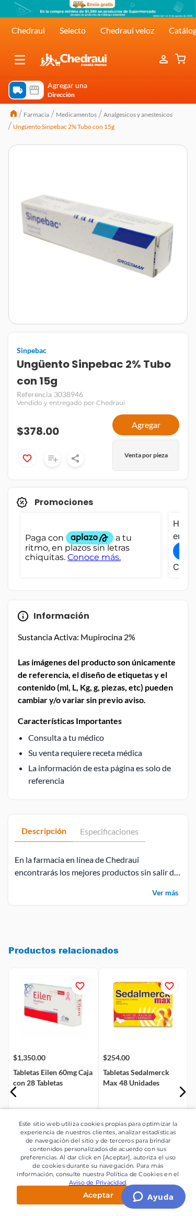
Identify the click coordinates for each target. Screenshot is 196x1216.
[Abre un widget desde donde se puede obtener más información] (153, 1198)
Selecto (73, 30)
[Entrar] (164, 59)
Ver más (165, 892)
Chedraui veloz (127, 30)
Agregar (146, 425)
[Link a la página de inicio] (13, 115)
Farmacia (36, 114)
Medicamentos (76, 114)
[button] (19, 59)
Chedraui (28, 30)
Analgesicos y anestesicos (137, 114)
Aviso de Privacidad (97, 1182)
